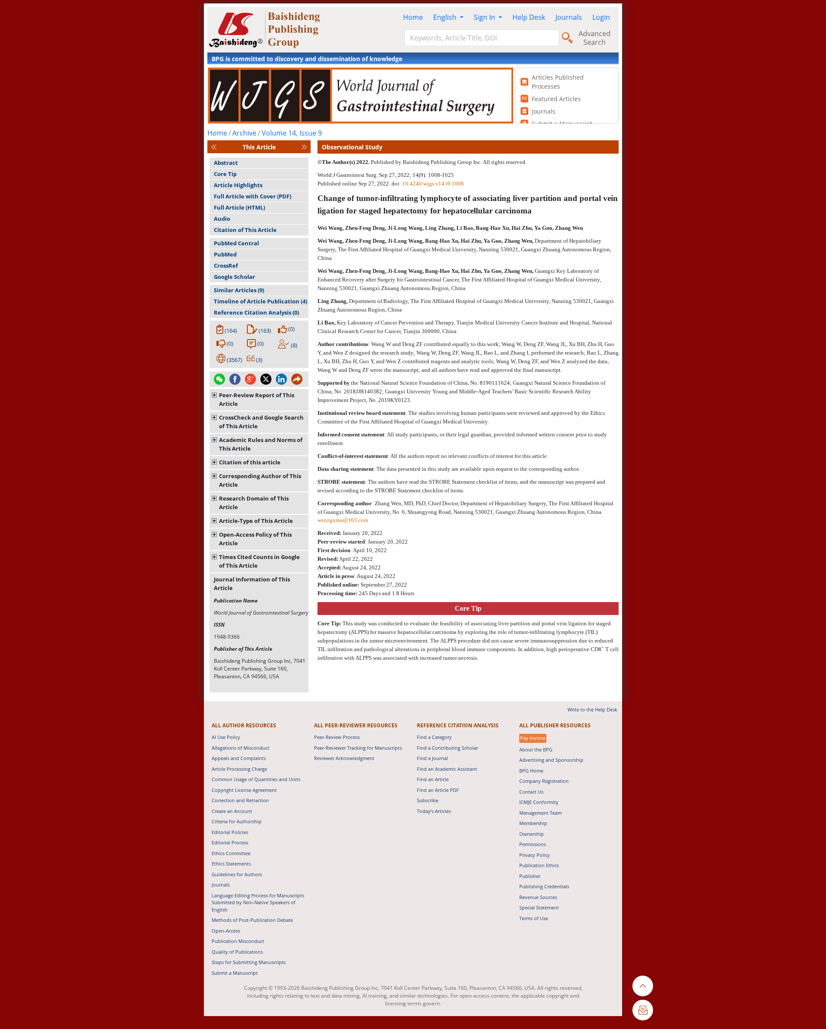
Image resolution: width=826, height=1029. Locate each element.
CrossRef (226, 265)
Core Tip (225, 174)
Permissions (532, 844)
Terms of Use (533, 918)
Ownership (531, 834)
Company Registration (544, 781)
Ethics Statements (231, 863)
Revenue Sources (538, 897)
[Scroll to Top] (642, 986)
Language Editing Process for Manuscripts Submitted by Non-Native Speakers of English (258, 902)
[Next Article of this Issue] (304, 147)
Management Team (540, 813)
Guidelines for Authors (237, 874)
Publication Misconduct (238, 941)
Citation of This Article (245, 230)
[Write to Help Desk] (642, 1010)
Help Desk (528, 17)
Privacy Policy (534, 855)
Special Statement (539, 907)
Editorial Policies (230, 832)
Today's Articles (434, 811)
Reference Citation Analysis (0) (256, 312)
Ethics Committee (231, 853)
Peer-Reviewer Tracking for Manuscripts (358, 748)
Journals (568, 17)
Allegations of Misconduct (240, 748)
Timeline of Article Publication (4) (260, 301)
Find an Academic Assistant (447, 769)
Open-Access (226, 930)
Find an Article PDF (438, 790)
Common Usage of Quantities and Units (256, 779)
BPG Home (531, 770)
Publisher (529, 876)
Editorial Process (230, 842)
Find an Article (433, 779)
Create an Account (232, 811)
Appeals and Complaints (239, 758)
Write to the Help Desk (592, 709)
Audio (222, 218)
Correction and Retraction (240, 800)
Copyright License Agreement (244, 790)
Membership (533, 823)
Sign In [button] (485, 17)
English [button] (445, 17)
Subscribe (427, 800)
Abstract (226, 163)
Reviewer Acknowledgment (344, 758)
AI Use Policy (226, 737)
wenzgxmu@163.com (342, 520)
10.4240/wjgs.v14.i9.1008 (433, 183)
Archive (244, 133)
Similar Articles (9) (239, 290)
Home (413, 17)
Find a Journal (432, 758)
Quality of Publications (237, 952)
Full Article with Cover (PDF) (252, 196)
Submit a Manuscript (235, 973)
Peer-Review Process (337, 737)
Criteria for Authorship (237, 821)
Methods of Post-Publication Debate (252, 920)
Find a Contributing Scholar (447, 748)
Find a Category (434, 737)
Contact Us (531, 791)
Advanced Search (594, 37)
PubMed (225, 254)
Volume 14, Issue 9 (292, 133)
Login (601, 17)
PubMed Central (236, 243)
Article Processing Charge (239, 769)
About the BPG (535, 749)
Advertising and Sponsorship (551, 760)
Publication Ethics (539, 865)
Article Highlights (238, 185)
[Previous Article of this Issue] (214, 147)
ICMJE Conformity (538, 802)
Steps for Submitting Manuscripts (249, 962)
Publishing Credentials (544, 886)
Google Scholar (234, 277)
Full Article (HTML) (239, 207)
